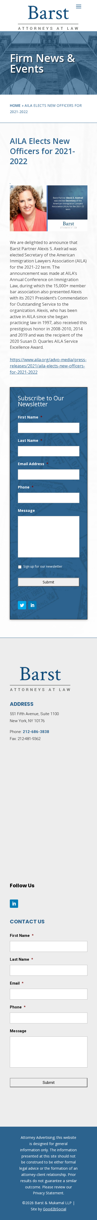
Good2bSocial (54, 1209)
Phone (26, 487)
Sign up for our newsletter (42, 566)
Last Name (30, 440)
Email (17, 983)
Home (15, 105)
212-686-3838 (36, 731)
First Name (30, 417)
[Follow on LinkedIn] (32, 605)
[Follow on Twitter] (22, 605)
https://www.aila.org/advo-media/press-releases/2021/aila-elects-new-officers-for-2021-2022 (48, 366)
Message (26, 510)
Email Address (33, 464)
